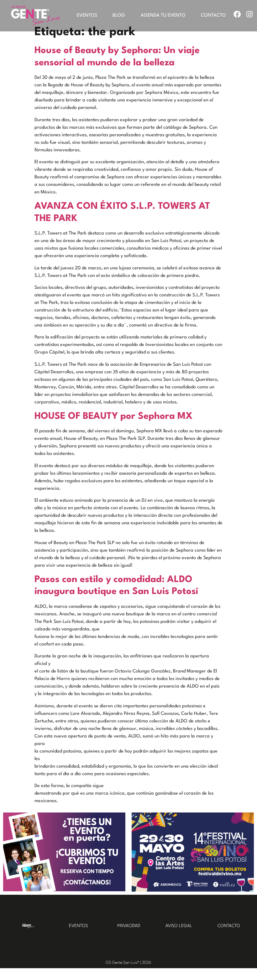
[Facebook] (237, 14)
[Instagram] (249, 14)
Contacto (213, 15)
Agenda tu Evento (163, 15)
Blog (119, 15)
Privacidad (128, 926)
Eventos (87, 15)
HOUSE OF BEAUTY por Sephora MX (113, 416)
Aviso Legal (178, 926)
